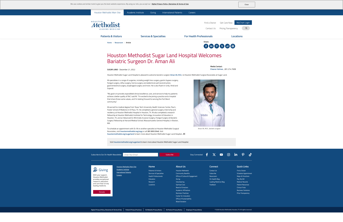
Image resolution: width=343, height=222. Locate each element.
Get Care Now (226, 22)
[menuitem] (107, 12)
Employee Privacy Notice (194, 210)
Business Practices (182, 193)
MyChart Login (243, 22)
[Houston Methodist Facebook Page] (206, 154)
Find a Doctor (210, 22)
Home (109, 42)
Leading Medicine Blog (217, 182)
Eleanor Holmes (216, 69)
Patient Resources (243, 184)
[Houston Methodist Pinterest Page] (243, 154)
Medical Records (242, 182)
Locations (237, 36)
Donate (102, 191)
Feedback (213, 184)
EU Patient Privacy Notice (174, 210)
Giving (153, 12)
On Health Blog (215, 179)
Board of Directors (182, 187)
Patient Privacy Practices (134, 210)
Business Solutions (243, 190)
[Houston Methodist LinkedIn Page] (235, 154)
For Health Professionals (198, 36)
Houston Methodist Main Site (107, 12)
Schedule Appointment (244, 173)
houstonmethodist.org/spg (131, 131)
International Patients (172, 12)
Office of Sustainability (183, 198)
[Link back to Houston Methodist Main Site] (109, 25)
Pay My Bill (241, 179)
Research (152, 182)
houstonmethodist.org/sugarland (120, 133)
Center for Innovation (183, 196)
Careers (192, 12)
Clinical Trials (241, 187)
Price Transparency (243, 193)
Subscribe (169, 154)
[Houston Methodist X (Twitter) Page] (214, 154)
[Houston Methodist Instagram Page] (228, 154)
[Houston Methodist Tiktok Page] (250, 154)
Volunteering (180, 182)
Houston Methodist (182, 170)
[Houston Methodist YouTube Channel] (221, 154)
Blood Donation (181, 201)
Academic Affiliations (183, 190)
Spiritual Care (180, 184)
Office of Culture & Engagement (186, 176)
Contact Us (213, 170)
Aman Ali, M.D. (176, 74)
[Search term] (246, 28)
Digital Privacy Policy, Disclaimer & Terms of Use (106, 210)
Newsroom (119, 42)
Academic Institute (135, 12)
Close (247, 4)
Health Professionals (156, 176)
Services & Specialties (153, 36)
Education (152, 179)
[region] (171, 5)
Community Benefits (183, 173)
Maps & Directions (243, 176)
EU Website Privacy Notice (153, 210)
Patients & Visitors (111, 36)
